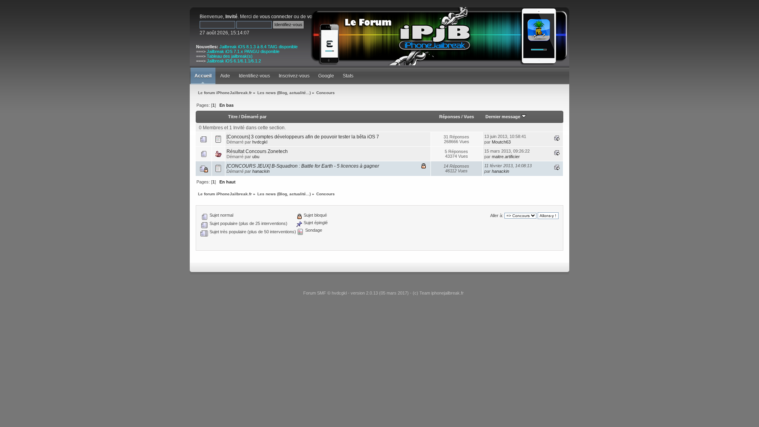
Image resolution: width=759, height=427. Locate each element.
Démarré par (253, 116)
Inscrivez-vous (294, 76)
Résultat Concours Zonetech (257, 151)
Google (326, 76)
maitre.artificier (506, 156)
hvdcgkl (259, 142)
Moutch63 (501, 142)
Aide (225, 76)
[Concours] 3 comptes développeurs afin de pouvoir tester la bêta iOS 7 (303, 137)
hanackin (261, 171)
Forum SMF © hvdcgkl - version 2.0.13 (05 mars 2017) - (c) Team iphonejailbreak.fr (383, 293)
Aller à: (496, 215)
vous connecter (276, 16)
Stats (348, 76)
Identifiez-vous (254, 76)
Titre (233, 116)
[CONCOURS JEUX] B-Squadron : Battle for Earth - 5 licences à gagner (303, 166)
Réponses (449, 116)
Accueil (202, 76)
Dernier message (503, 116)
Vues (469, 116)
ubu (255, 156)
